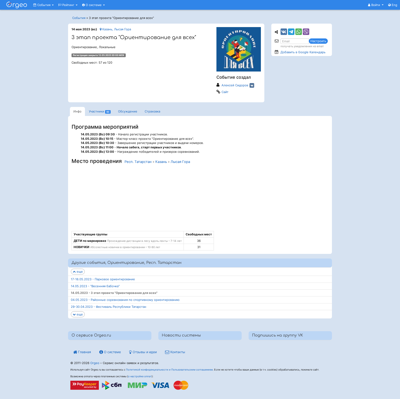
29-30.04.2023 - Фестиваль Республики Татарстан (108, 307)
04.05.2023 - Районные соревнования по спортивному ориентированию (125, 300)
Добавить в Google (303, 52)
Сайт (225, 92)
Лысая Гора (180, 162)
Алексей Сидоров (235, 85)
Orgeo (94, 363)
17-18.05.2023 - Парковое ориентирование (103, 279)
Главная (84, 352)
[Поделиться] (284, 31)
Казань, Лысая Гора (116, 29)
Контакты (177, 352)
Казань (161, 162)
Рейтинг (68, 5)
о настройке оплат (140, 376)
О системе (94, 5)
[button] (376, 5)
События (43, 5)
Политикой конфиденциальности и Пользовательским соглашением (169, 369)
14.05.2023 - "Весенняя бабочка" (95, 286)
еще (79, 271)
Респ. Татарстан (138, 162)
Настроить (318, 41)
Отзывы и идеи (144, 352)
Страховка (152, 111)
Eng (394, 5)
